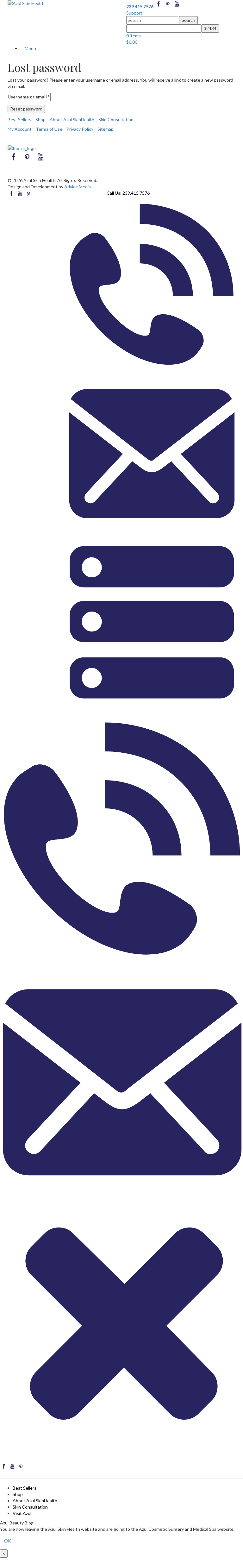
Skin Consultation (116, 119)
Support (134, 13)
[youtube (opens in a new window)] (177, 6)
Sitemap (105, 129)
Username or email (28, 96)
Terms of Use (49, 129)
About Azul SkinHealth (72, 119)
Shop (40, 119)
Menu (30, 48)
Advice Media (77, 186)
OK (7, 1540)
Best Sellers (19, 119)
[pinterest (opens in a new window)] (168, 6)
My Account (20, 129)
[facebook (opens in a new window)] (159, 6)
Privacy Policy (79, 129)
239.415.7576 (136, 193)
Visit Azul (22, 1513)
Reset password (26, 108)
